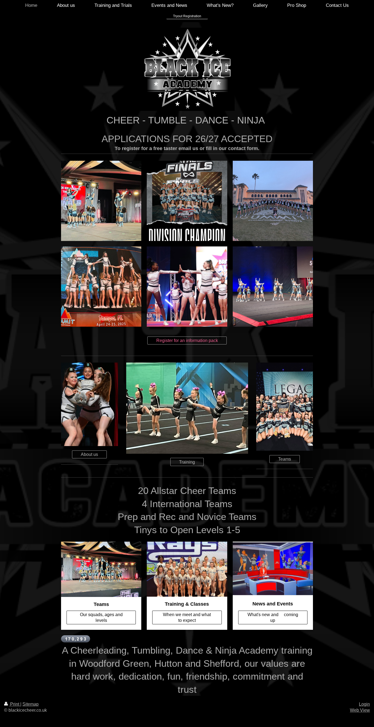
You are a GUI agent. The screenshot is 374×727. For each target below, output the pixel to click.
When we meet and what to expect (187, 617)
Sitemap (30, 704)
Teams (284, 459)
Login (364, 704)
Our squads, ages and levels (101, 617)
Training (187, 462)
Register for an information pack (187, 340)
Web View (360, 710)
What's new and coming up (273, 617)
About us (89, 454)
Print (14, 704)
